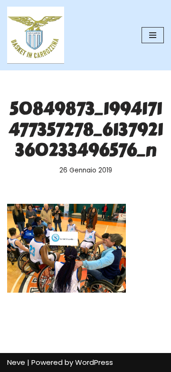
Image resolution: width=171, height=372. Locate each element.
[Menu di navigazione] (153, 35)
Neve (16, 362)
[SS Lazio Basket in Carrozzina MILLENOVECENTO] (35, 35)
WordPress (94, 362)
